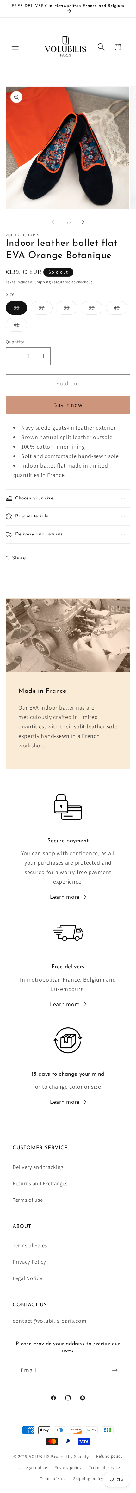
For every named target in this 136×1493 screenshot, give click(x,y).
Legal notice (35, 1467)
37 (45, 309)
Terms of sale (53, 1478)
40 (120, 309)
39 (95, 309)
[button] (15, 47)
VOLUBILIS (39, 1456)
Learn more (65, 896)
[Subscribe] (114, 1370)
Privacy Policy (29, 1261)
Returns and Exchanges (40, 1183)
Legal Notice (27, 1278)
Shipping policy (88, 1478)
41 (20, 326)
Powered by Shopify (70, 1456)
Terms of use (28, 1199)
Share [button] (19, 557)
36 (20, 309)
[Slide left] (53, 222)
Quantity (15, 341)
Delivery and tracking (38, 1167)
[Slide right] (83, 222)
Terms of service (104, 1467)
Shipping (42, 282)
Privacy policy (68, 1467)
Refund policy (109, 1456)
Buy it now (68, 404)
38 (70, 309)
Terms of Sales (30, 1245)
